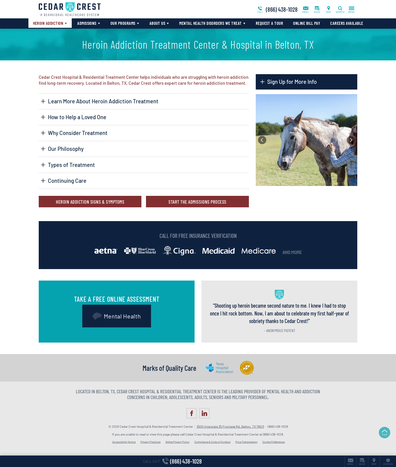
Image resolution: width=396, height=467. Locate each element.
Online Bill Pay (306, 23)
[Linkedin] (204, 413)
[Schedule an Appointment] (317, 9)
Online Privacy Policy (177, 441)
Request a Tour (269, 23)
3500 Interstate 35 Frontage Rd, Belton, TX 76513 (230, 426)
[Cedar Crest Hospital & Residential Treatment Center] (107, 9)
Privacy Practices (150, 441)
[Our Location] (328, 9)
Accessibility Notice (124, 441)
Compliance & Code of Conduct (212, 441)
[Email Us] (305, 9)
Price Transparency (246, 441)
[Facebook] (191, 413)
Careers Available (346, 23)
